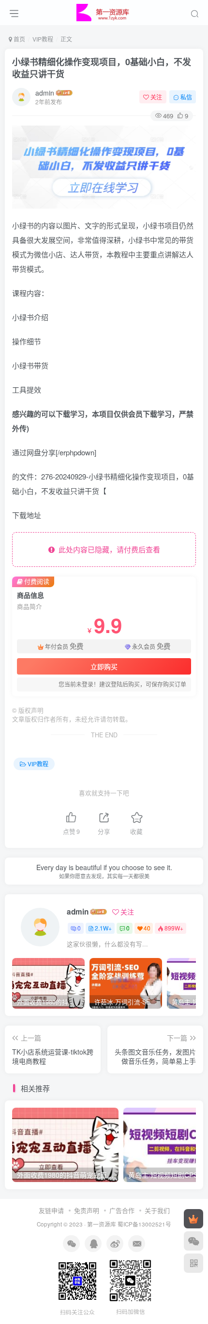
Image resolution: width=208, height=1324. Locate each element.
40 (147, 928)
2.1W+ (103, 928)
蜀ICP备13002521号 (144, 1224)
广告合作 (121, 1210)
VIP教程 (42, 39)
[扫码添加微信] (193, 1241)
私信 (186, 97)
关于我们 (157, 1210)
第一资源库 (101, 1224)
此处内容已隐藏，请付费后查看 (107, 549)
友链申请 (51, 1210)
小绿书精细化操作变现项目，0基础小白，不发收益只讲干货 (101, 68)
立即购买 (104, 666)
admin (44, 93)
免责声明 (86, 1210)
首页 (18, 39)
